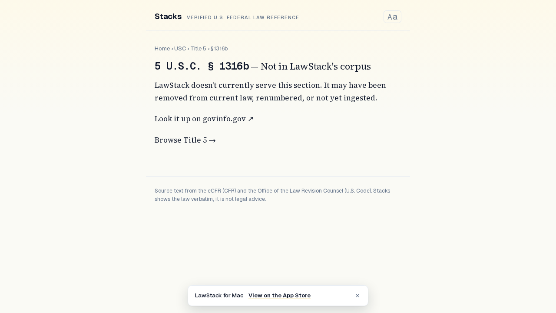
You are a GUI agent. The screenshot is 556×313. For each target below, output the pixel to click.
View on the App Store (279, 295)
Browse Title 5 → (185, 140)
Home (162, 48)
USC (180, 48)
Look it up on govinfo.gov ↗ (204, 118)
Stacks (168, 16)
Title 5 (198, 48)
